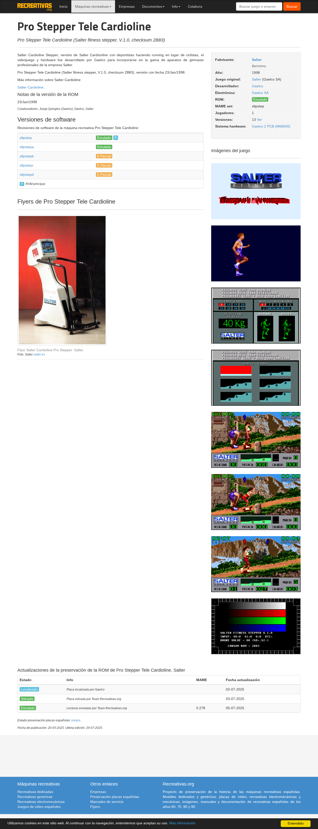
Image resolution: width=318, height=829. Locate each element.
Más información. (182, 823)
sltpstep (26, 138)
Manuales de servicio (106, 802)
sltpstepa (27, 147)
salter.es (39, 354)
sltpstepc (27, 165)
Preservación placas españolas (114, 797)
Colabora (195, 6)
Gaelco (257, 86)
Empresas (127, 6)
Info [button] (175, 6)
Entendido (296, 823)
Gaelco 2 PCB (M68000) (271, 126)
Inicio (63, 6)
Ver (259, 120)
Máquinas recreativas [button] (92, 6)
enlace (75, 720)
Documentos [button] (152, 6)
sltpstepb (27, 156)
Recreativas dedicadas (35, 792)
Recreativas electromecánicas (41, 802)
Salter (257, 60)
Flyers (95, 807)
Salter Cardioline (30, 87)
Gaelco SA (260, 93)
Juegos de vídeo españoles (39, 807)
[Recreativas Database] (35, 6)
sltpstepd (27, 174)
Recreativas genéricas (34, 797)
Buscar (291, 6)
